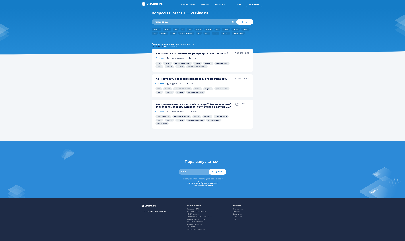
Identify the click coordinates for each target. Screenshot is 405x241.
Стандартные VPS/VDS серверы (199, 217)
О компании (238, 209)
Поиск (244, 22)
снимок (197, 63)
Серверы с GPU (193, 209)
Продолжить (217, 172)
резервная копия (221, 63)
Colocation (205, 4)
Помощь (236, 211)
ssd (155, 33)
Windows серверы (194, 224)
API (234, 219)
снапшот (169, 67)
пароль (235, 29)
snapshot (208, 63)
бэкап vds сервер (163, 116)
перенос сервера (213, 120)
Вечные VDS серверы (195, 222)
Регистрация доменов (196, 229)
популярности (174, 46)
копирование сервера (195, 120)
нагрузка (225, 33)
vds (176, 29)
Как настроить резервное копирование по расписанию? (191, 79)
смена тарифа (238, 33)
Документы (237, 214)
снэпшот (180, 67)
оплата (198, 29)
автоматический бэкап (195, 92)
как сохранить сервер (182, 63)
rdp (199, 33)
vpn (190, 29)
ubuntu (245, 29)
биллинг (163, 33)
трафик (208, 29)
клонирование (162, 123)
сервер (167, 29)
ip (182, 29)
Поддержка (220, 4)
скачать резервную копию (197, 67)
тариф (226, 29)
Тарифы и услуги (187, 4)
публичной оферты (206, 185)
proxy (215, 33)
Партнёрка (237, 217)
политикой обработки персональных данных (203, 183)
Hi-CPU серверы (193, 214)
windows (156, 29)
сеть (206, 33)
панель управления (186, 33)
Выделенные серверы (196, 219)
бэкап (159, 67)
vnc (217, 29)
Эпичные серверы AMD (196, 211)
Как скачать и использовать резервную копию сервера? (191, 53)
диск (173, 33)
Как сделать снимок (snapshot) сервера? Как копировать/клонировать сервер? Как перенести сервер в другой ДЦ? (193, 105)
